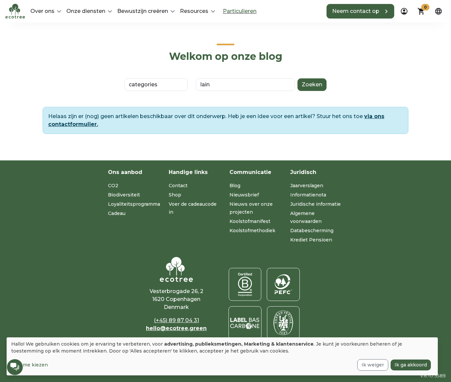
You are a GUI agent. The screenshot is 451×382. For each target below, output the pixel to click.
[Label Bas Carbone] (244, 322)
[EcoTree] (15, 10)
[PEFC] (283, 284)
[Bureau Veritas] (283, 322)
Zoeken (312, 84)
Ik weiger (373, 365)
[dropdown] (404, 11)
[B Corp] (244, 284)
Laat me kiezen (29, 365)
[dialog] (222, 356)
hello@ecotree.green (176, 328)
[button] (360, 11)
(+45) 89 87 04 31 (176, 320)
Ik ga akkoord (411, 365)
